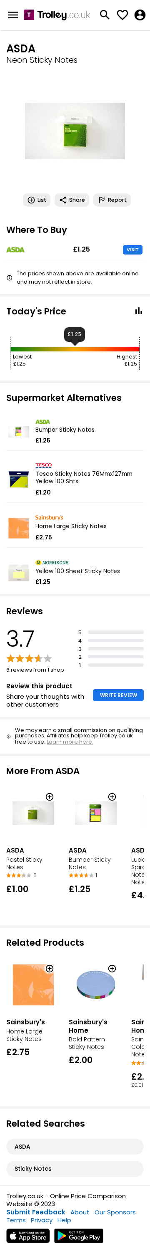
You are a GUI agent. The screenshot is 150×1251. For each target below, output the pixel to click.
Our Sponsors (115, 1212)
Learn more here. (70, 742)
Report (117, 200)
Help (64, 1220)
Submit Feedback (35, 1212)
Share (77, 200)
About (80, 1212)
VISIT (133, 249)
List (42, 200)
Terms (16, 1220)
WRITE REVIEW (118, 695)
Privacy (41, 1220)
